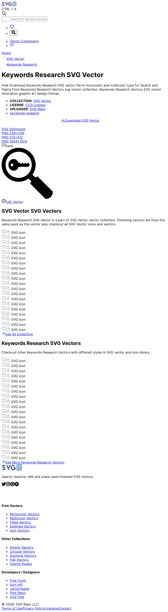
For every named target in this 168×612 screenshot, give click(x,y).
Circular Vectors (22, 551)
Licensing (51, 608)
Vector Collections (24, 41)
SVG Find (17, 597)
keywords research (24, 113)
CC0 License (35, 105)
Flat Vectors (19, 560)
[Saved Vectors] (12, 28)
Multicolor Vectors (24, 518)
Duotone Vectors (23, 556)
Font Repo (18, 593)
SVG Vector (42, 101)
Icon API (16, 585)
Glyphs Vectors (21, 547)
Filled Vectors (20, 522)
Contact (65, 608)
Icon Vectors (19, 530)
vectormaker (20, 589)
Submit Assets (21, 564)
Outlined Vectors (23, 526)
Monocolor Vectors (25, 514)
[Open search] (13, 33)
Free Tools (18, 580)
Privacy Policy (33, 608)
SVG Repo (37, 109)
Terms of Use (12, 608)
